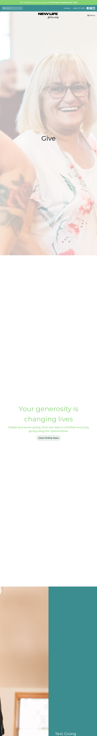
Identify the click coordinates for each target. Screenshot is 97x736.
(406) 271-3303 (79, 8)
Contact (67, 8)
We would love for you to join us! (49, 2)
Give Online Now (48, 438)
